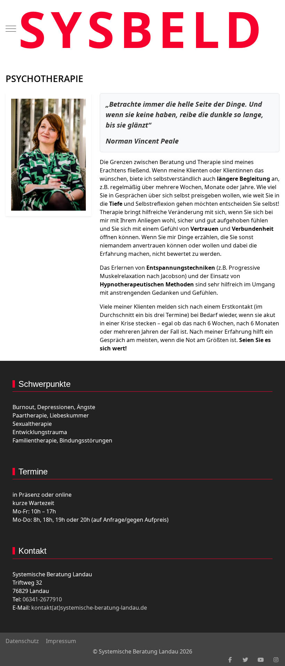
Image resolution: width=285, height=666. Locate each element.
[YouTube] (260, 660)
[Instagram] (275, 660)
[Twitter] (245, 660)
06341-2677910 (42, 599)
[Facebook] (230, 660)
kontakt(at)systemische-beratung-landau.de (89, 607)
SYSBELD (142, 28)
